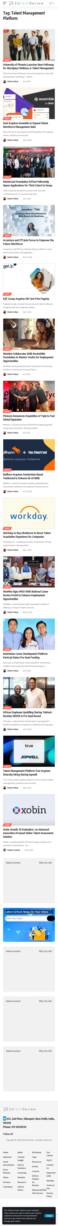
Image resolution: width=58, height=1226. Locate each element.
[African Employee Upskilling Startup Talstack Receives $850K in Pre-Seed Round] (29, 692)
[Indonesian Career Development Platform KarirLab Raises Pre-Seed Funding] (29, 634)
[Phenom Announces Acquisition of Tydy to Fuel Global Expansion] (29, 396)
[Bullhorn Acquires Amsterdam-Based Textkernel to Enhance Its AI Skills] (29, 454)
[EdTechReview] (26, 3)
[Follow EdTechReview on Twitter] (22, 1134)
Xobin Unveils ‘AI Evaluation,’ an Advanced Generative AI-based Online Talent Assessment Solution (28, 833)
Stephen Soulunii (13, 850)
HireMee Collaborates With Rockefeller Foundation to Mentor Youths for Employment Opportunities (28, 357)
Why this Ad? (45, 862)
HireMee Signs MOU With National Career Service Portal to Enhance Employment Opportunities (25, 595)
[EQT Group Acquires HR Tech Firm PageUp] (29, 279)
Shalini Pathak (12, 81)
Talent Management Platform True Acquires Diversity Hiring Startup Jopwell (26, 772)
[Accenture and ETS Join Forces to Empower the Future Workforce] (29, 220)
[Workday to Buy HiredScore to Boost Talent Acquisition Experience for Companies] (29, 513)
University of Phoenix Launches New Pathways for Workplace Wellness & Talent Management (28, 66)
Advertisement (13, 862)
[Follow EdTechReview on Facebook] (18, 1134)
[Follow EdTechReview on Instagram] (29, 1134)
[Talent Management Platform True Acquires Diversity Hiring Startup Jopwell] (29, 751)
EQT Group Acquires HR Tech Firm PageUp (26, 298)
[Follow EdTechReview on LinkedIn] (33, 1134)
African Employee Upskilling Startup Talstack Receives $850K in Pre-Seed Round (27, 714)
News (7, 60)
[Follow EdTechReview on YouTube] (25, 1134)
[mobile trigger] (5, 3)
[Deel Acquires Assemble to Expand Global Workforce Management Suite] (29, 103)
